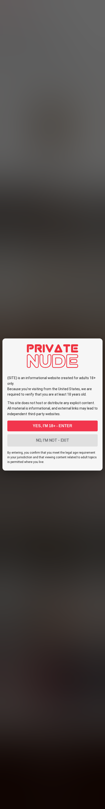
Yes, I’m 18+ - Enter (52, 426)
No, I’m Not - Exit (52, 440)
